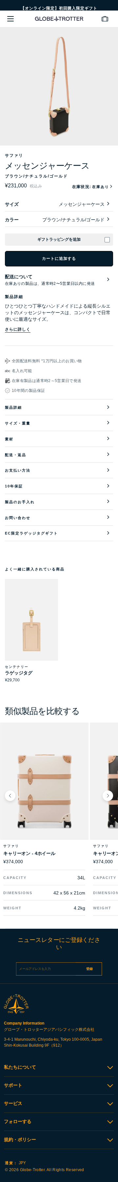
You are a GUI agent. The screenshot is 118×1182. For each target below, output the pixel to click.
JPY (15, 1163)
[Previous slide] (10, 795)
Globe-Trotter (32, 1170)
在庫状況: (90, 186)
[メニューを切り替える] (10, 19)
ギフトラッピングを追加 (59, 239)
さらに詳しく (17, 329)
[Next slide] (108, 795)
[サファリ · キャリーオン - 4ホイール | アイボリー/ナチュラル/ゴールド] (44, 790)
